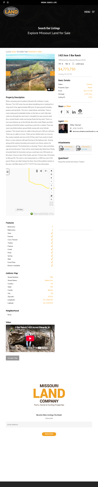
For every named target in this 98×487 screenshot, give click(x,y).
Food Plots (11, 262)
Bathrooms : (12, 230)
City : (9, 293)
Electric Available (14, 265)
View (9, 233)
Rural (9, 315)
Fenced (10, 236)
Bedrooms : (12, 227)
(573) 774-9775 (78, 128)
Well (9, 259)
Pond (9, 253)
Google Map (12, 358)
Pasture (10, 246)
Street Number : (13, 277)
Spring (10, 256)
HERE (13, 52)
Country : (11, 284)
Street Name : (12, 280)
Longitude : (11, 300)
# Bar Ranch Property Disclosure (70, 147)
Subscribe (49, 418)
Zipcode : (11, 296)
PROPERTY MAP (35, 52)
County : (10, 290)
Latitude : (11, 303)
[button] (89, 11)
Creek (10, 249)
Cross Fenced (12, 240)
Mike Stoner (75, 125)
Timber (10, 243)
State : (10, 287)
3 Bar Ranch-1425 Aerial (87, 147)
